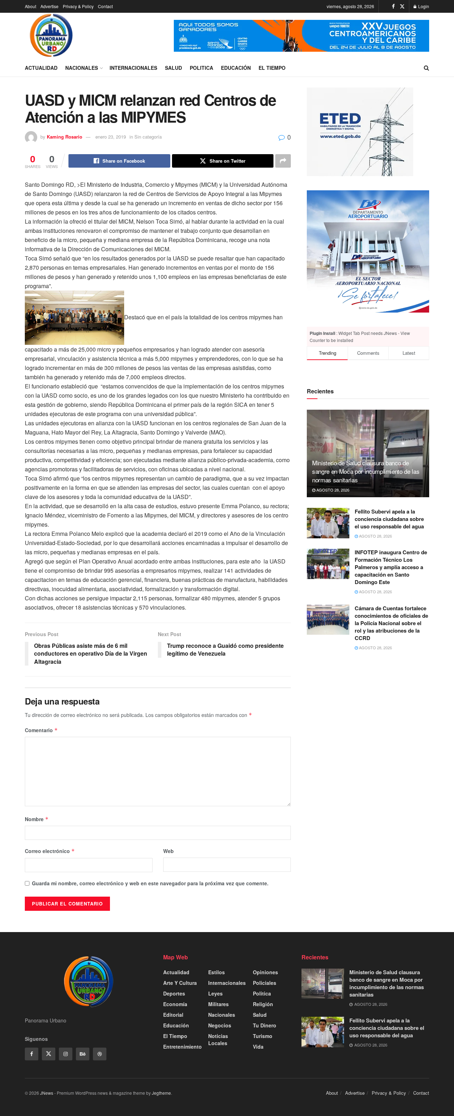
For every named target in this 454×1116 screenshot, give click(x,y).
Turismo (262, 1035)
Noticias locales (218, 1039)
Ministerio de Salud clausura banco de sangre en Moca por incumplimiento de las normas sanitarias (365, 471)
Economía (175, 1004)
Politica (201, 67)
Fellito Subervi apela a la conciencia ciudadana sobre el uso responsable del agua (389, 518)
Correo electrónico (50, 850)
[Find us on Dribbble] (99, 1054)
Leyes (215, 993)
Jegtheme (161, 1093)
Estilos (216, 972)
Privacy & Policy (78, 6)
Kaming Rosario (64, 136)
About (30, 6)
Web (168, 850)
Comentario (41, 730)
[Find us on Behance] (82, 1054)
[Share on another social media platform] (283, 161)
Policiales (264, 982)
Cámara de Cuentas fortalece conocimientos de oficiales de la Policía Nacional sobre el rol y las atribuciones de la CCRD (391, 623)
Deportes (174, 993)
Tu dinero (264, 1025)
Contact (105, 6)
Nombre (37, 819)
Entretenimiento (182, 1046)
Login (423, 6)
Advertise (49, 6)
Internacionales (133, 67)
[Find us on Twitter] (402, 6)
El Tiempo (272, 67)
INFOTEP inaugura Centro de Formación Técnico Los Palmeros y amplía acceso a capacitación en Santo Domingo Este (391, 567)
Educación (236, 67)
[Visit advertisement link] (301, 36)
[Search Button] (426, 68)
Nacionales (81, 67)
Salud (173, 67)
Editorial (173, 1014)
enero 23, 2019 (110, 136)
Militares (218, 1004)
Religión (263, 1004)
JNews (46, 1093)
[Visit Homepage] (51, 36)
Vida (258, 1046)
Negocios (219, 1025)
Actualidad (41, 67)
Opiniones (265, 972)
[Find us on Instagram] (65, 1054)
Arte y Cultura (180, 982)
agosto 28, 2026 (332, 489)
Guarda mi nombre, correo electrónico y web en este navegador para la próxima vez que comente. (150, 883)
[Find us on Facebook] (393, 6)
